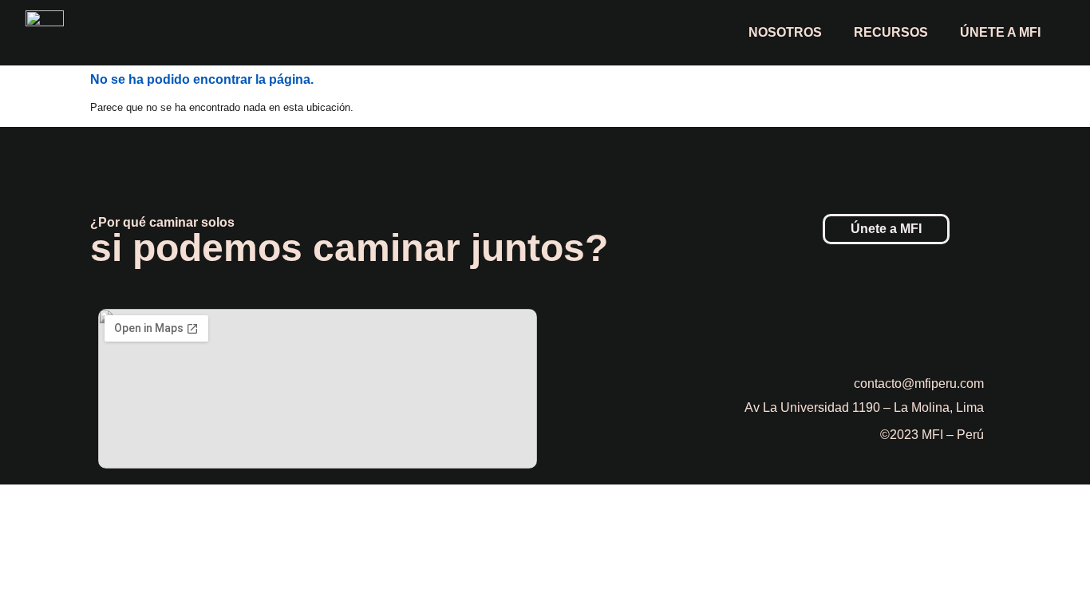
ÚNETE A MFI (1000, 32)
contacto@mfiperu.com (919, 383)
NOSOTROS (785, 32)
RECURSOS (891, 32)
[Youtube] (972, 334)
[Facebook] (884, 334)
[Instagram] (928, 334)
